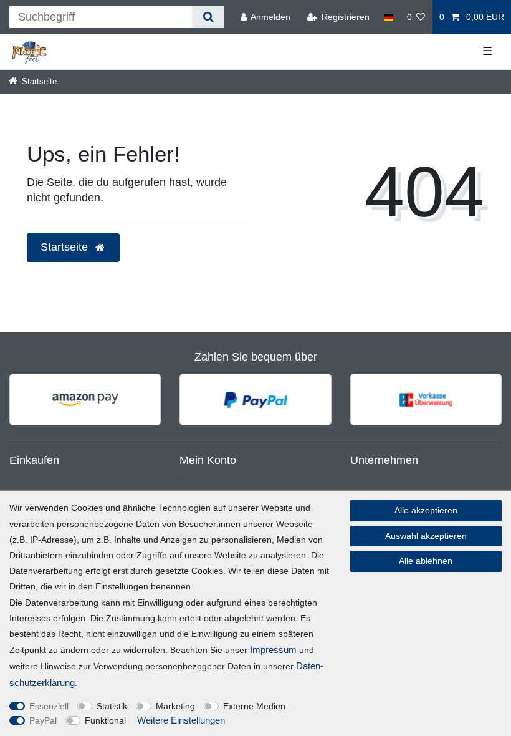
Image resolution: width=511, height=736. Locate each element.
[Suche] (208, 17)
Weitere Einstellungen (181, 720)
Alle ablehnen (425, 561)
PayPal (43, 720)
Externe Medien (254, 706)
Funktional (105, 720)
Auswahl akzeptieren (426, 536)
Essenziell (49, 706)
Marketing (175, 706)
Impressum (273, 649)
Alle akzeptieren (425, 510)
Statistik (112, 706)
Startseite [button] (66, 247)
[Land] (387, 17)
